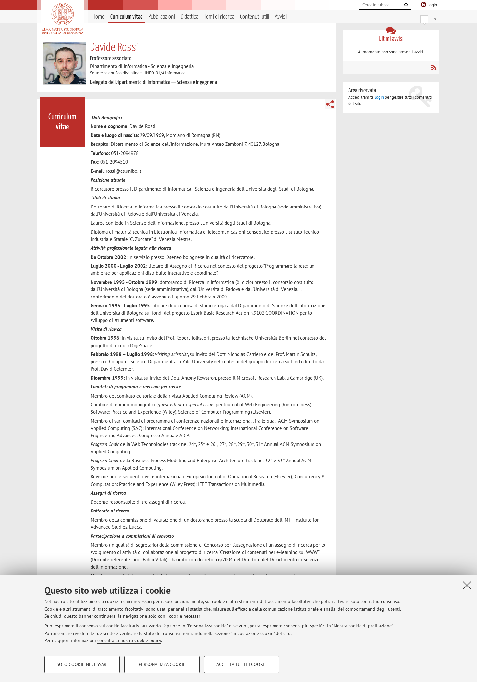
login (379, 97)
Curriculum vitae (126, 17)
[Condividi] (330, 104)
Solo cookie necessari (82, 664)
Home (98, 17)
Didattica (189, 17)
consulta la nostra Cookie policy (129, 640)
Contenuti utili (254, 17)
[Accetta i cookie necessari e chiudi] (467, 585)
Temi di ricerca (219, 17)
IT (424, 19)
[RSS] (433, 67)
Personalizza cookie (162, 664)
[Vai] (406, 5)
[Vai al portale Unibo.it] (62, 18)
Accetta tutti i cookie (241, 664)
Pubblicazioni (161, 17)
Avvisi (281, 17)
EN (433, 19)
